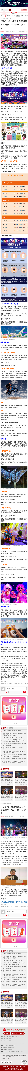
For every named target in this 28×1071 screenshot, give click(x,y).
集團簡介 (7, 1033)
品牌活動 (15, 1033)
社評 (4, 1040)
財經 (18, 1036)
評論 (24, 692)
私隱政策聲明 (5, 1066)
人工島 (11, 436)
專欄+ (5, 1051)
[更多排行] (1, 728)
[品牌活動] (12, 1033)
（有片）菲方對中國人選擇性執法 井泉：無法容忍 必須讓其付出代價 (14, 740)
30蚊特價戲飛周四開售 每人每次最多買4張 (14, 902)
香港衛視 (11, 1055)
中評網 (24, 1055)
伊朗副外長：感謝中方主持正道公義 (12, 737)
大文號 (2, 1047)
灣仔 (20, 434)
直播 (7, 1038)
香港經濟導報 (16, 1055)
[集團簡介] (4, 1033)
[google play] (24, 1064)
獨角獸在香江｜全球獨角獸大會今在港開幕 (14, 758)
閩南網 (10, 1056)
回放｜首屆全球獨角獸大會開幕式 (12, 730)
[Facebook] (11, 1062)
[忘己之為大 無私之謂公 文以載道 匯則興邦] (23, 12)
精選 (10, 1038)
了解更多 (14, 723)
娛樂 (10, 1045)
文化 (4, 1045)
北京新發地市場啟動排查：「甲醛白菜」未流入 (14, 748)
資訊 (2, 1051)
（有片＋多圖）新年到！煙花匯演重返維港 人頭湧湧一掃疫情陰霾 (7, 796)
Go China (3, 1043)
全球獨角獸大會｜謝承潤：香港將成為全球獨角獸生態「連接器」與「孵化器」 (14, 762)
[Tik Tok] (8, 1062)
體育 (7, 1045)
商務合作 (17, 1066)
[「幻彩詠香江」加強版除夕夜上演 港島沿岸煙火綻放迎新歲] (21, 790)
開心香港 (7, 906)
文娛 (2, 1045)
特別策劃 (10, 1049)
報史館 (22, 1033)
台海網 (13, 1056)
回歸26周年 (3, 31)
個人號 (9, 1047)
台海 (13, 1036)
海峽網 (7, 1056)
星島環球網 (21, 1055)
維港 (6, 683)
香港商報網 (8, 1055)
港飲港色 (13, 1045)
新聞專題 (5, 1049)
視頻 (2, 1038)
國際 (16, 1036)
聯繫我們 (12, 1066)
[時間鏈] (7, 728)
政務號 (5, 1047)
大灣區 (10, 1036)
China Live (15, 1043)
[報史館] (20, 1033)
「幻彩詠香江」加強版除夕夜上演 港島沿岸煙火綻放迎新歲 (21, 796)
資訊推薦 (8, 1051)
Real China (21, 1043)
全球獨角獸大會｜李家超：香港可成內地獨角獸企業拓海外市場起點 (14, 734)
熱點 (4, 1038)
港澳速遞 (17, 1051)
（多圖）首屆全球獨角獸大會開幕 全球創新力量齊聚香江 (14, 744)
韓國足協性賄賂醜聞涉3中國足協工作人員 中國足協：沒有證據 (14, 752)
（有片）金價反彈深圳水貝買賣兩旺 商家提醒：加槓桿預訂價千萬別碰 (14, 755)
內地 (7, 1036)
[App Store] (24, 1061)
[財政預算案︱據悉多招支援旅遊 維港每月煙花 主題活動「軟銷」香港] (7, 774)
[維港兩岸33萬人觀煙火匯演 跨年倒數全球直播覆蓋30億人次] (21, 774)
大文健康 (21, 1051)
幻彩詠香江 (21, 683)
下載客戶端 (25, 9)
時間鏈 (11, 728)
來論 (7, 1040)
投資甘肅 (7, 1058)
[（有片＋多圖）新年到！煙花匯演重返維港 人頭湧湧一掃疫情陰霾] (7, 790)
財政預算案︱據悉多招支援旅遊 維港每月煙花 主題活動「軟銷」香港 (7, 781)
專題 (2, 1049)
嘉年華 (15, 683)
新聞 (7, 18)
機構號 (12, 1047)
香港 (10, 18)
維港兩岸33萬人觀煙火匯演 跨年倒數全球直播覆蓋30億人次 (21, 781)
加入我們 (23, 1066)
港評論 (10, 1040)
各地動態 (13, 1051)
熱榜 (4, 728)
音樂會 (10, 683)
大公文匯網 (3, 18)
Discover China (9, 1043)
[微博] (2, 1062)
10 (2, 761)
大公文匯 (14, 13)
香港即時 (2, 816)
